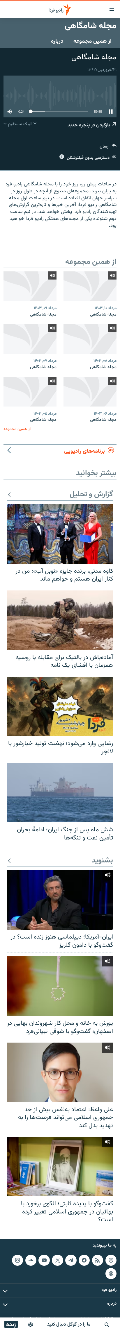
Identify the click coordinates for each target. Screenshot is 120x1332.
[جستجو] (107, 1324)
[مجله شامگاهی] (90, 286)
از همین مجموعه (92, 41)
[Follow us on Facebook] (84, 1259)
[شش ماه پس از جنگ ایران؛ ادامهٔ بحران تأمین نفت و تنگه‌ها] (60, 792)
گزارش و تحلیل (91, 494)
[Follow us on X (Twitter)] (57, 1259)
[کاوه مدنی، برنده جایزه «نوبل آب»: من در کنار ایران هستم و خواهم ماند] (60, 534)
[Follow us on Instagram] (17, 1259)
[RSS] (97, 1259)
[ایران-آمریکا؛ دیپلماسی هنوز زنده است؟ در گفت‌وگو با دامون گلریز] (60, 900)
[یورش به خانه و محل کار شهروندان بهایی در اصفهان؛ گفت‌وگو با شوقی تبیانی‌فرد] (60, 986)
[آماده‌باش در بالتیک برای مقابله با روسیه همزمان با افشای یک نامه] (60, 620)
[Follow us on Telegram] (70, 1259)
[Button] (108, 147)
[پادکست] (30, 1324)
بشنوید (102, 860)
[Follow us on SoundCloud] (30, 1259)
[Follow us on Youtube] (44, 1259)
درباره (57, 41)
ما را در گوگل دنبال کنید (69, 1324)
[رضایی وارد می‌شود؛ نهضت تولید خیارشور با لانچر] (60, 706)
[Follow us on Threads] (111, 1273)
